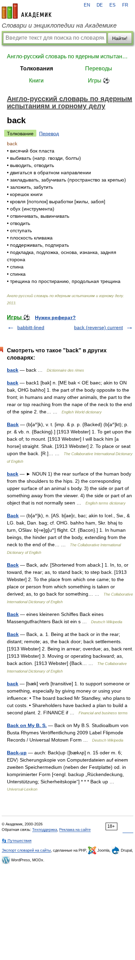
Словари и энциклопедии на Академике (59, 25)
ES (112, 5)
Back (13, 424)
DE (100, 5)
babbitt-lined (30, 327)
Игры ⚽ (99, 81)
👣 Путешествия (17, 841)
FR (125, 5)
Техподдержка (44, 829)
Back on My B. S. (27, 725)
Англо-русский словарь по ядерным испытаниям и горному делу (67, 56)
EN (87, 5)
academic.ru (27, 11)
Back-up (17, 752)
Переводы (98, 68)
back (12, 370)
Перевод (49, 133)
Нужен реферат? (55, 317)
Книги (36, 81)
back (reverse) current (98, 327)
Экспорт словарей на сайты (26, 850)
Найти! (119, 38)
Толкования (36, 68)
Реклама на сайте (75, 829)
